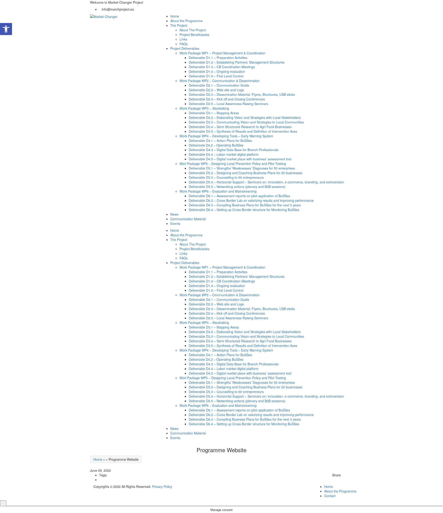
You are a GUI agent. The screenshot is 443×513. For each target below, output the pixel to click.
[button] (6, 29)
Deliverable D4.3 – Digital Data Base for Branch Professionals (233, 149)
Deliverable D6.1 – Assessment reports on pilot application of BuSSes (239, 195)
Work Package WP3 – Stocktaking (204, 108)
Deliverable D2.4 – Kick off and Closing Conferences (227, 99)
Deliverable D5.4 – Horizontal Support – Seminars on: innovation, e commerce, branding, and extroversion (266, 182)
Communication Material (188, 219)
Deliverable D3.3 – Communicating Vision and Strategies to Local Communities (246, 122)
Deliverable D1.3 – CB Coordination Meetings (222, 66)
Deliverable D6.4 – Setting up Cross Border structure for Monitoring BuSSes (244, 209)
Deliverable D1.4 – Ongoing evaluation (217, 71)
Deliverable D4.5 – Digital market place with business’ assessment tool (240, 159)
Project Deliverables (184, 48)
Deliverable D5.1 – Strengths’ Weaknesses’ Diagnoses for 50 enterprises (242, 168)
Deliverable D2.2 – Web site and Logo (216, 90)
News (174, 214)
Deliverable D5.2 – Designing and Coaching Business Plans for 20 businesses (245, 172)
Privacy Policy (162, 486)
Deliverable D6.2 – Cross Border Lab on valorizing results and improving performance (251, 200)
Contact (329, 495)
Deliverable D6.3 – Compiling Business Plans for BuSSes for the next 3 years (245, 205)
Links (183, 39)
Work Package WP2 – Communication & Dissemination (220, 80)
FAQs (184, 43)
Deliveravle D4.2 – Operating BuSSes (216, 145)
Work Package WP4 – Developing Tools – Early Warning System (226, 136)
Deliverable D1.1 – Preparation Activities (218, 57)
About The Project (193, 30)
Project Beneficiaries (194, 34)
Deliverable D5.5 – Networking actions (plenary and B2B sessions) (237, 186)
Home (174, 16)
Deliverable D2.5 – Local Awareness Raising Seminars (228, 103)
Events (175, 223)
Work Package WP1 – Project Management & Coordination (222, 53)
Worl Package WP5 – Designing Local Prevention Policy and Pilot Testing (233, 163)
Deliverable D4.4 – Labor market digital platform (224, 154)
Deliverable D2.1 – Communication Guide (219, 85)
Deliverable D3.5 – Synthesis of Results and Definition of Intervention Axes (243, 131)
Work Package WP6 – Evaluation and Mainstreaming (218, 191)
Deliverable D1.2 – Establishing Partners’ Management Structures (236, 62)
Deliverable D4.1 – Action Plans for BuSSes (220, 140)
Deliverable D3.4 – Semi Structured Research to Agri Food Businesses (240, 126)
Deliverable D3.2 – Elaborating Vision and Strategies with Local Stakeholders (245, 117)
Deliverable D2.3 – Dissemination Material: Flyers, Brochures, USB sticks (242, 94)
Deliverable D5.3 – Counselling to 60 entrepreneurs (226, 177)
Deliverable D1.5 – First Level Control (216, 76)
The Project (178, 25)
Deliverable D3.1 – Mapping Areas (214, 113)
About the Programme (186, 20)
